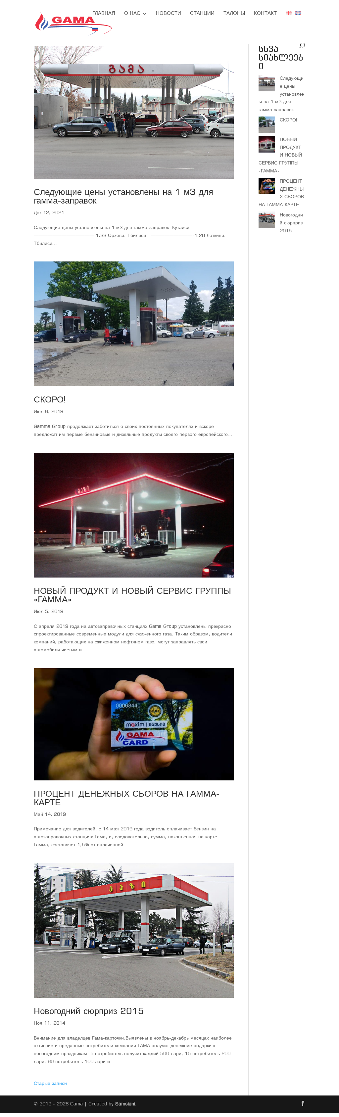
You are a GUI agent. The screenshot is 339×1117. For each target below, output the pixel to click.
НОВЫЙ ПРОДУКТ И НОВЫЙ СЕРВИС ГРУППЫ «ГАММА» (132, 596)
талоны (234, 13)
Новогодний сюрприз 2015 (89, 1011)
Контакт (265, 13)
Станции (202, 13)
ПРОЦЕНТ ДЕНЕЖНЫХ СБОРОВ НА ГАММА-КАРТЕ (126, 799)
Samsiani (125, 1104)
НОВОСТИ (168, 13)
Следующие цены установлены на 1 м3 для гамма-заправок (123, 197)
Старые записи (50, 1083)
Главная (103, 13)
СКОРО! (50, 400)
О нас (132, 13)
